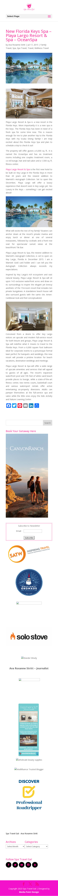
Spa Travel (22, 48)
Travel (30, 48)
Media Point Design (29, 892)
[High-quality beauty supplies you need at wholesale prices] (29, 759)
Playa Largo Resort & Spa (18, 169)
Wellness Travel (41, 48)
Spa (14, 48)
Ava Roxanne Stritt (16, 44)
